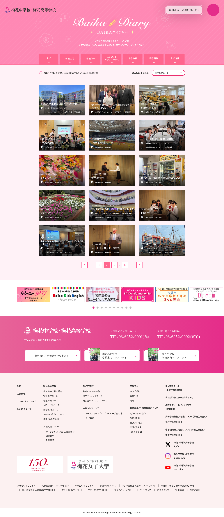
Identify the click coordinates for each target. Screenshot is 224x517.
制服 (132, 400)
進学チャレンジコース (93, 395)
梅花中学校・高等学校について (144, 408)
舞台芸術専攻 (99, 217)
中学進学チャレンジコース (53, 112)
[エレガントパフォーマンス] (111, 59)
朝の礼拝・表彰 (97, 177)
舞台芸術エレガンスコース (95, 400)
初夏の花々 (45, 212)
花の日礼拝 (45, 177)
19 (125, 264)
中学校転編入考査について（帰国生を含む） (185, 429)
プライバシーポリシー (124, 489)
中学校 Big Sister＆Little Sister (157, 138)
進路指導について (51, 418)
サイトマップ (145, 489)
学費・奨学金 (136, 427)
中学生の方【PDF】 (173, 434)
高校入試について (51, 426)
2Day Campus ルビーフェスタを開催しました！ (112, 208)
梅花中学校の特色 (91, 391)
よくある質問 (136, 431)
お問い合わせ (196, 489)
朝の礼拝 (145, 212)
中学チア (98, 213)
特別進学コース (50, 395)
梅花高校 (158, 112)
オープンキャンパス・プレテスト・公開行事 (104, 413)
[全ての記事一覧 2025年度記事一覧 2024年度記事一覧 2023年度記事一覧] (168, 73)
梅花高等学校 (49, 385)
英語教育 (77, 112)
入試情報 (21, 393)
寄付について (163, 489)
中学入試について (91, 408)
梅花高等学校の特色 (52, 391)
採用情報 (179, 489)
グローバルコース (51, 405)
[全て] (48, 59)
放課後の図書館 (148, 107)
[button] (207, 294)
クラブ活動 (135, 391)
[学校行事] (90, 59)
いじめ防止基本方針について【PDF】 (138, 485)
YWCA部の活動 (47, 142)
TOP (19, 385)
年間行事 (134, 395)
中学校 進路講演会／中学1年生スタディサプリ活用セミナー (61, 242)
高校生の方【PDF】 (173, 421)
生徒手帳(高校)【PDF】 (71, 489)
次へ (139, 265)
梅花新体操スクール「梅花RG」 (179, 397)
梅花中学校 (68, 112)
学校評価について (108, 485)
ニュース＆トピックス (26, 401)
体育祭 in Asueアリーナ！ (102, 142)
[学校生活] (69, 59)
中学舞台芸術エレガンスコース (55, 108)
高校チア (109, 217)
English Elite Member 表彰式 (105, 247)
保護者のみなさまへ (26, 485)
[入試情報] (175, 59)
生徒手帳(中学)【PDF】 (98, 489)
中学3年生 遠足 (149, 243)
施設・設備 (135, 418)
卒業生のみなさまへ (84, 485)
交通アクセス (136, 422)
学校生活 (134, 385)
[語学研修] (154, 59)
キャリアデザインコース (53, 414)
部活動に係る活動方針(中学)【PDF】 (38, 489)
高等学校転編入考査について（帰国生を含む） (186, 416)
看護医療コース (50, 400)
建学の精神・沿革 (138, 413)
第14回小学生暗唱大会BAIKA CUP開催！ (59, 103)
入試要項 (50, 440)
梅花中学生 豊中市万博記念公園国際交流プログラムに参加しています (111, 106)
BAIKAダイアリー (25, 408)
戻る (85, 265)
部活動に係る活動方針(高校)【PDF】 (177, 485)
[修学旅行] (132, 59)
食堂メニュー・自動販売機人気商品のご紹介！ (161, 177)
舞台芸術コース (127, 213)
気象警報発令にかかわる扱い (55, 485)
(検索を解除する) (92, 73)
